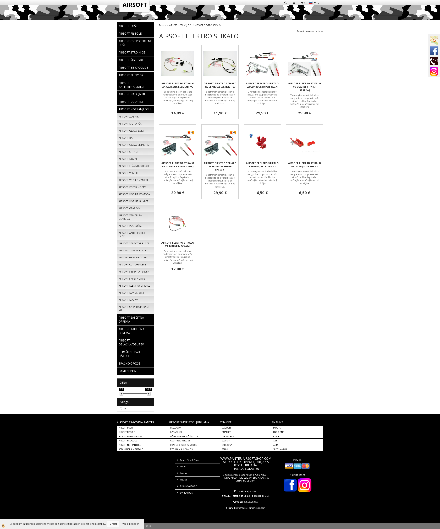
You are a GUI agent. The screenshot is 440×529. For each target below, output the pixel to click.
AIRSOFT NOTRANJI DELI (180, 25)
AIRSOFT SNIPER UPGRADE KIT (134, 308)
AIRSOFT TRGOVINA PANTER (135, 422)
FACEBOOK (176, 427)
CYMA (276, 436)
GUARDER (226, 432)
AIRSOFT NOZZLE (129, 159)
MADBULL (226, 427)
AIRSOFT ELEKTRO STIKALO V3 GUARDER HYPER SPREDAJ (220, 166)
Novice (183, 479)
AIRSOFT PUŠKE (126, 427)
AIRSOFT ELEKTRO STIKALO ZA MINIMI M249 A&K (177, 244)
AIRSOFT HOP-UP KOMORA (134, 194)
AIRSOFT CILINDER (129, 151)
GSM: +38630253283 (180, 440)
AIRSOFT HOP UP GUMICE (133, 201)
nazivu (318, 31)
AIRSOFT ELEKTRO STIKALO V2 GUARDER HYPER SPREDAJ (304, 87)
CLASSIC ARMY (228, 436)
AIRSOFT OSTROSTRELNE (130, 436)
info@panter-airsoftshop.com (184, 436)
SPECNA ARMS (280, 449)
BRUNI (225, 449)
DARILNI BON (186, 492)
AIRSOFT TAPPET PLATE (132, 250)
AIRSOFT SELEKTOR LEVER (134, 271)
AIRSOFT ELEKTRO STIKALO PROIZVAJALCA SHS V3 (304, 164)
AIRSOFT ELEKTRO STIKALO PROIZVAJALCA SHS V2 (262, 164)
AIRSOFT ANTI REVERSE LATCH (132, 234)
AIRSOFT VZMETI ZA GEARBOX (130, 217)
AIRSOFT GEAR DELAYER (133, 257)
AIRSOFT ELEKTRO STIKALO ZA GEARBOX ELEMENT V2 (177, 85)
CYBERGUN (227, 444)
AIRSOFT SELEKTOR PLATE (134, 243)
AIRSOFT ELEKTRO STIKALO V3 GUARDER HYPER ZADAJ (177, 164)
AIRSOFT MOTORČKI (130, 123)
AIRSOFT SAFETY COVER (132, 278)
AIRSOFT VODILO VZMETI (133, 180)
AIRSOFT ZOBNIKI (129, 116)
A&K (275, 440)
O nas (183, 466)
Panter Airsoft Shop (189, 460)
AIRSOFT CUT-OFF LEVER (133, 264)
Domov (162, 25)
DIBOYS (277, 427)
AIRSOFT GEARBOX (129, 208)
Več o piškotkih (130, 523)
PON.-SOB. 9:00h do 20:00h (183, 444)
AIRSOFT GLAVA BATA (131, 130)
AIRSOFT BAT (126, 137)
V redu (113, 523)
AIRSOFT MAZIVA (128, 299)
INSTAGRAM (176, 432)
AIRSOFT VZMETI (128, 173)
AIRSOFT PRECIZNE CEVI (132, 187)
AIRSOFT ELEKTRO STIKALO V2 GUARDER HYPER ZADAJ (262, 85)
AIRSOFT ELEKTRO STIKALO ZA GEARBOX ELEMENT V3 (220, 85)
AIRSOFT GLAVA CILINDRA (134, 144)
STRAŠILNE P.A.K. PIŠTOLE (131, 449)
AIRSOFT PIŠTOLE (127, 432)
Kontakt (184, 473)
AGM (275, 444)
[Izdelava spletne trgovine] (147, 525)
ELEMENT (226, 440)
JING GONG (278, 432)
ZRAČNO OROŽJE (188, 486)
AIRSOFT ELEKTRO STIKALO (135, 285)
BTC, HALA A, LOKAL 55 (181, 449)
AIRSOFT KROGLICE (128, 440)
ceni (310, 31)
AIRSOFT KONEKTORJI (131, 292)
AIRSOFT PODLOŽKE (130, 225)
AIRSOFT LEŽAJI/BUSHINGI (134, 166)
